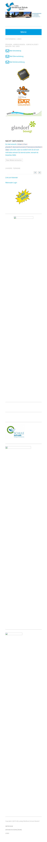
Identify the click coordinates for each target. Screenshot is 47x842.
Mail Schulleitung (15, 51)
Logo (7, 833)
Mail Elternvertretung (16, 56)
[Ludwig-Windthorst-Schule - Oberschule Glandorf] (23, 6)
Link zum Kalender (11, 177)
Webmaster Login (11, 182)
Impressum (9, 826)
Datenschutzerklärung (13, 830)
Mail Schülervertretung (17, 62)
